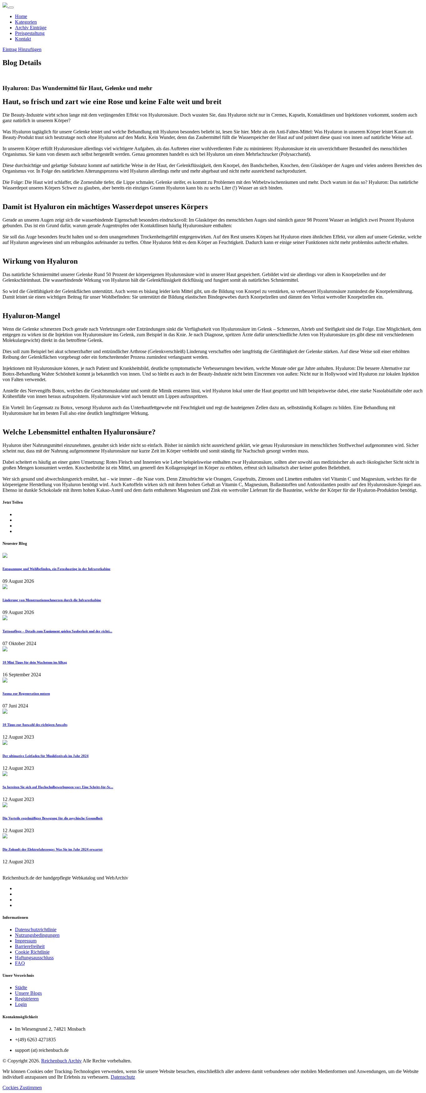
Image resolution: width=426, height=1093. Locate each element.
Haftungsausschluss (34, 957)
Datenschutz (123, 1077)
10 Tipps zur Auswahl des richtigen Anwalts (34, 724)
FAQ (20, 963)
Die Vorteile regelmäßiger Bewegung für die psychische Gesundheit (52, 818)
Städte (21, 987)
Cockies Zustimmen (22, 1087)
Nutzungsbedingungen (37, 935)
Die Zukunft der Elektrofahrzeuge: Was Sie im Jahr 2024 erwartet (52, 849)
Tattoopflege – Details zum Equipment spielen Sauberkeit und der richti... (57, 631)
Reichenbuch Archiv (61, 1060)
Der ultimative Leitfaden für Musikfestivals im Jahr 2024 (45, 756)
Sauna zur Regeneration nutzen (26, 693)
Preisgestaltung (30, 33)
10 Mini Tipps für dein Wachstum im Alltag (34, 662)
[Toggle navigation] (11, 7)
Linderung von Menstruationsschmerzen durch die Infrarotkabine (51, 600)
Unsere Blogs (28, 993)
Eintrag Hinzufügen (21, 49)
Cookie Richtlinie (32, 952)
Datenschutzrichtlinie (35, 929)
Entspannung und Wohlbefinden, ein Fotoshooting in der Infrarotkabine (56, 569)
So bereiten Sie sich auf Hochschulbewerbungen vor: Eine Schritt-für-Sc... (57, 787)
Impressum (25, 940)
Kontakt (23, 38)
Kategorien (26, 22)
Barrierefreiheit (30, 946)
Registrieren (27, 998)
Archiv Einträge (30, 27)
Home (21, 16)
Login (21, 1004)
